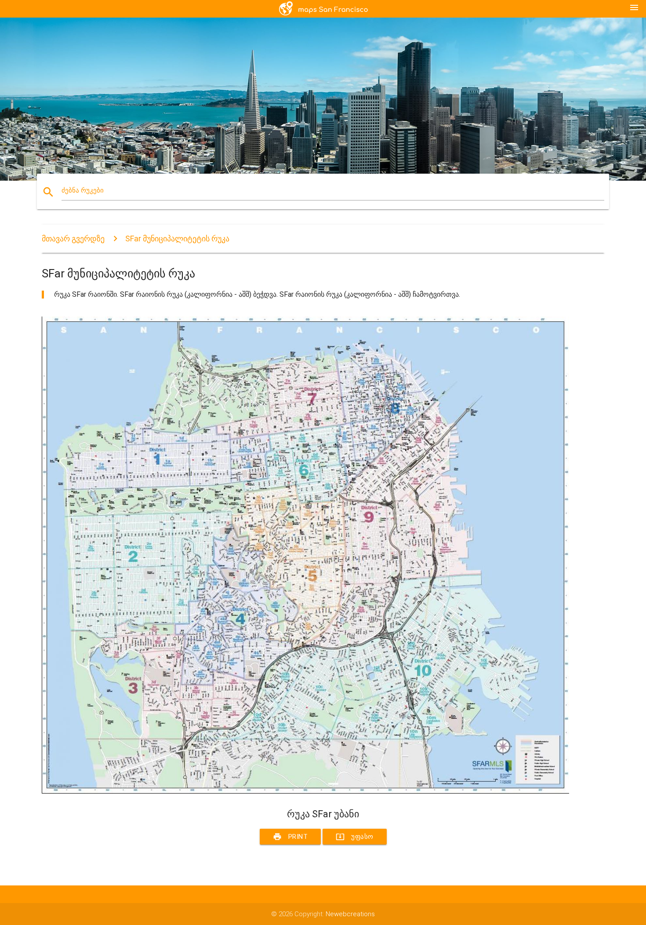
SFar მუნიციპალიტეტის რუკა (177, 238)
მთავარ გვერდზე (73, 238)
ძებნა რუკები (83, 190)
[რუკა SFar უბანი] (305, 792)
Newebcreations (350, 914)
